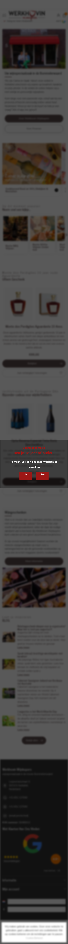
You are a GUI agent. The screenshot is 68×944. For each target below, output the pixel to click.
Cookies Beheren (34, 938)
